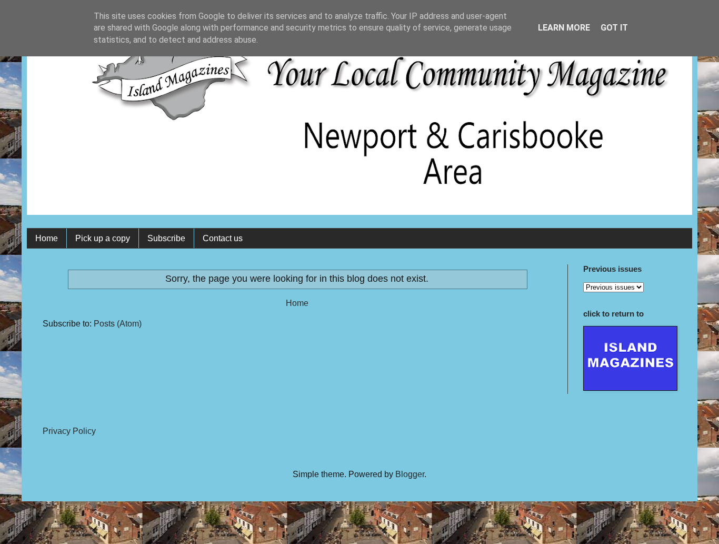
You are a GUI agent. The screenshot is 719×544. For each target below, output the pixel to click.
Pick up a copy (102, 238)
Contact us (223, 238)
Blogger (409, 474)
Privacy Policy (69, 431)
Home (46, 238)
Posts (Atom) (118, 323)
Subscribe (166, 238)
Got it (614, 28)
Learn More (564, 28)
